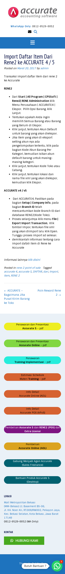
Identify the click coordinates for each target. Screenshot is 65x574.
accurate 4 (10, 271)
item (7, 275)
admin (44, 68)
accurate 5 (25, 271)
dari (45, 271)
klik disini (34, 260)
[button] (32, 43)
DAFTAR (37, 271)
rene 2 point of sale (28, 267)
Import (53, 271)
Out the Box (39, 563)
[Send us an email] (29, 32)
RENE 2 (15, 275)
